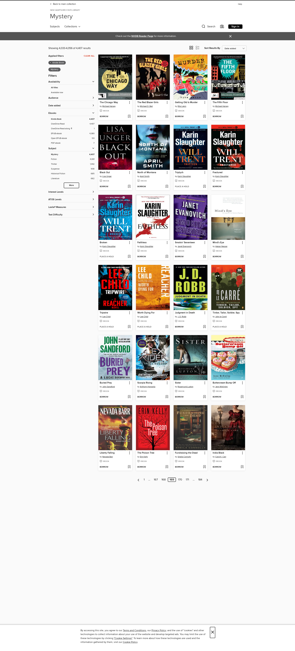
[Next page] (207, 480)
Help (240, 4)
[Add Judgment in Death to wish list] (204, 327)
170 (180, 479)
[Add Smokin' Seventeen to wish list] (204, 257)
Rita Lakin (182, 106)
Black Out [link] (105, 172)
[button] (208, 27)
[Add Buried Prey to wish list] (129, 397)
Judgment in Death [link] (185, 312)
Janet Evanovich (184, 246)
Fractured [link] (217, 172)
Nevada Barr (107, 457)
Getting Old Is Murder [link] (186, 102)
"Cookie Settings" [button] (123, 638)
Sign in (235, 26)
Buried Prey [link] (106, 383)
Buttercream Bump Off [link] (224, 383)
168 (163, 479)
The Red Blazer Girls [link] (147, 102)
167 (156, 479)
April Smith (144, 176)
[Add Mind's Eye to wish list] (242, 257)
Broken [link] (103, 242)
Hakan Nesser (221, 246)
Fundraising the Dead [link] (186, 453)
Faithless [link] (142, 242)
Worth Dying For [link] (146, 312)
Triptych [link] (179, 172)
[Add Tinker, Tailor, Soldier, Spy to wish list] (242, 327)
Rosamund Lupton (185, 386)
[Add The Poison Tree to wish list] (167, 467)
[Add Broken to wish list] (129, 257)
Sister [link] (178, 383)
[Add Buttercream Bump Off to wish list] (242, 397)
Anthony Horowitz (147, 386)
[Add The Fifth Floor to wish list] (242, 117)
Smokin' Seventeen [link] (185, 242)
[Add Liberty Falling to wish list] (129, 467)
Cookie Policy (130, 642)
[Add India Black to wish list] (242, 467)
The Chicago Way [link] (109, 102)
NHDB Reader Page (142, 36)
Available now (57, 92)
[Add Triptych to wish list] (204, 187)
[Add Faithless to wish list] (167, 257)
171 (187, 479)
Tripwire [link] (104, 312)
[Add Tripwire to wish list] (129, 327)
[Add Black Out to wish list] (129, 187)
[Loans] (222, 27)
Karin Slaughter (184, 176)
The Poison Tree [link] (145, 453)
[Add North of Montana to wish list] (167, 187)
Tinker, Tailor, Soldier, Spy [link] (226, 312)
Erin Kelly (144, 457)
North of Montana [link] (146, 172)
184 (200, 479)
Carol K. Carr (220, 457)
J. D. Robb (182, 316)
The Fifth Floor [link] (220, 102)
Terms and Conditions (134, 630)
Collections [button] (71, 26)
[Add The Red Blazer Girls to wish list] (167, 117)
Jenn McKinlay (221, 386)
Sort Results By (212, 48)
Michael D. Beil (146, 106)
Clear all (89, 56)
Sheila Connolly (184, 457)
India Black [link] (218, 453)
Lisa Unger (107, 176)
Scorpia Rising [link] (144, 383)
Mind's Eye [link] (218, 242)
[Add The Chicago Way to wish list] (129, 117)
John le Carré (221, 316)
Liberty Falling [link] (107, 453)
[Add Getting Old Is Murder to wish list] (204, 117)
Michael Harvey (109, 106)
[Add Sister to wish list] (204, 397)
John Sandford (108, 386)
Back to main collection (64, 4)
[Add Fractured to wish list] (242, 187)
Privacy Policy (158, 630)
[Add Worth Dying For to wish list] (167, 327)
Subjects (55, 26)
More (71, 185)
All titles (54, 87)
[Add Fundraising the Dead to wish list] (204, 467)
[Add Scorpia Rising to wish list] (167, 397)
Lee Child (106, 316)
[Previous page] (139, 480)
